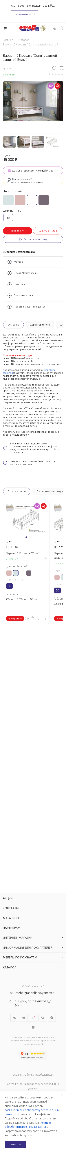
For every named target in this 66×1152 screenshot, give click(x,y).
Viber (42, 1018)
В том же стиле (17, 491)
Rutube (33, 1018)
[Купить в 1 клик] (32, 618)
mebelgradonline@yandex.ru (36, 993)
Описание (13, 324)
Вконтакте (14, 1018)
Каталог (9, 967)
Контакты (11, 908)
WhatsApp (52, 1018)
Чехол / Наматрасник (26, 272)
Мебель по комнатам (20, 957)
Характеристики (40, 324)
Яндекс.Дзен (33, 1027)
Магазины (11, 918)
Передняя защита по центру (29, 306)
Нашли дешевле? (22, 179)
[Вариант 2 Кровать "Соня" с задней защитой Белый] (33, 101)
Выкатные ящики (23, 295)
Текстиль (19, 284)
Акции (8, 898)
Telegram (24, 1018)
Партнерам (11, 927)
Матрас (18, 261)
